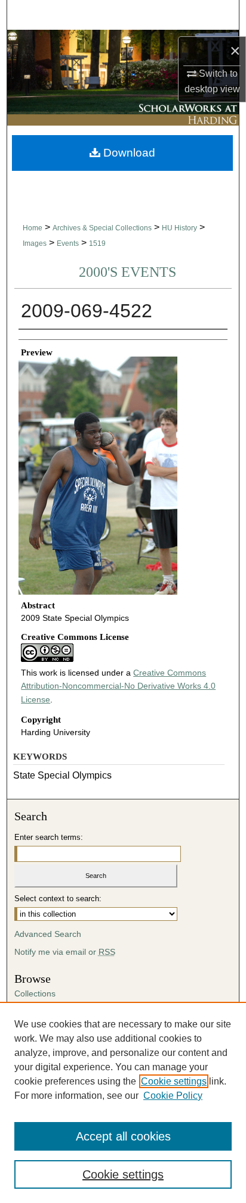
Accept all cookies (123, 1136)
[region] (123, 1102)
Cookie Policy (172, 1095)
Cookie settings (174, 1081)
